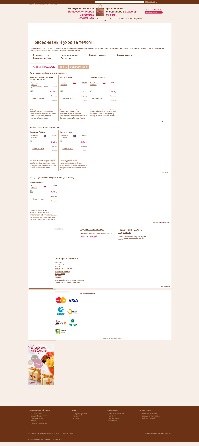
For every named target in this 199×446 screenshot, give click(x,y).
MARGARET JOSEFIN (62, 272)
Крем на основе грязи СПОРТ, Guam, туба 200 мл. (42, 78)
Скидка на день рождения (116, 413)
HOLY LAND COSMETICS (63, 268)
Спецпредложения (113, 418)
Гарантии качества (36, 416)
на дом (110, 15)
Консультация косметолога (39, 415)
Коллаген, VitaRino (97, 77)
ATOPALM (58, 262)
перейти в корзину (151, 12)
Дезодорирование (124, 55)
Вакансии (33, 420)
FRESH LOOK (59, 264)
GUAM (55, 86)
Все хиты (165, 122)
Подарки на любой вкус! (92, 229)
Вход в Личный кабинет (37, 4)
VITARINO (113, 83)
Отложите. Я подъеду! (149, 418)
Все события (165, 286)
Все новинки (164, 172)
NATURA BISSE (60, 274)
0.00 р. (151, 2)
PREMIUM (58, 275)
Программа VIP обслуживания (151, 416)
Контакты (33, 422)
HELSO (84, 83)
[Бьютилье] (41, 12)
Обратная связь (68, 433)
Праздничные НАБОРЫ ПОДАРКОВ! (130, 231)
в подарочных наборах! (132, 238)
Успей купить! (77, 415)
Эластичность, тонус (97, 55)
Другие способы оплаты (112, 338)
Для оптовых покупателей (39, 423)
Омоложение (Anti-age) (42, 58)
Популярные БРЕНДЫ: (66, 258)
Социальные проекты (37, 418)
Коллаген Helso (66, 77)
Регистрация (53, 4)
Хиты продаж (112, 415)
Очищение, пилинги (41, 55)
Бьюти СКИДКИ (112, 420)
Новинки (110, 416)
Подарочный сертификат (149, 413)
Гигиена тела (66, 58)
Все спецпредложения (161, 222)
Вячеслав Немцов (36, 413)
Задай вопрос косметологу (150, 415)
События (76, 416)
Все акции (76, 418)
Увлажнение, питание (69, 55)
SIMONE (57, 270)
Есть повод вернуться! (80, 413)
